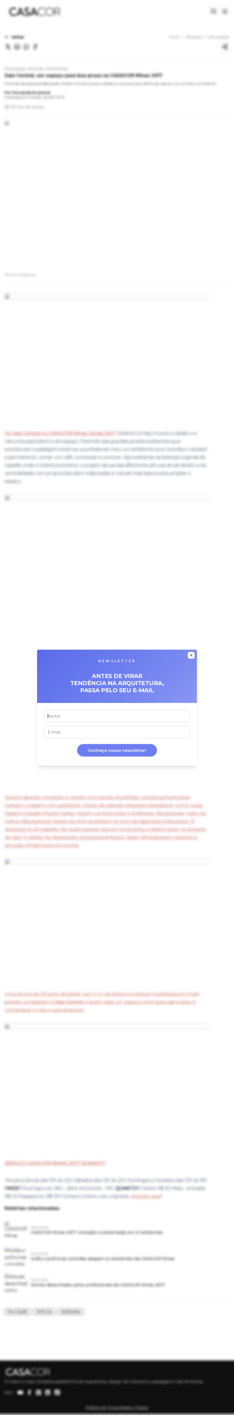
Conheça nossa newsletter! (117, 750)
